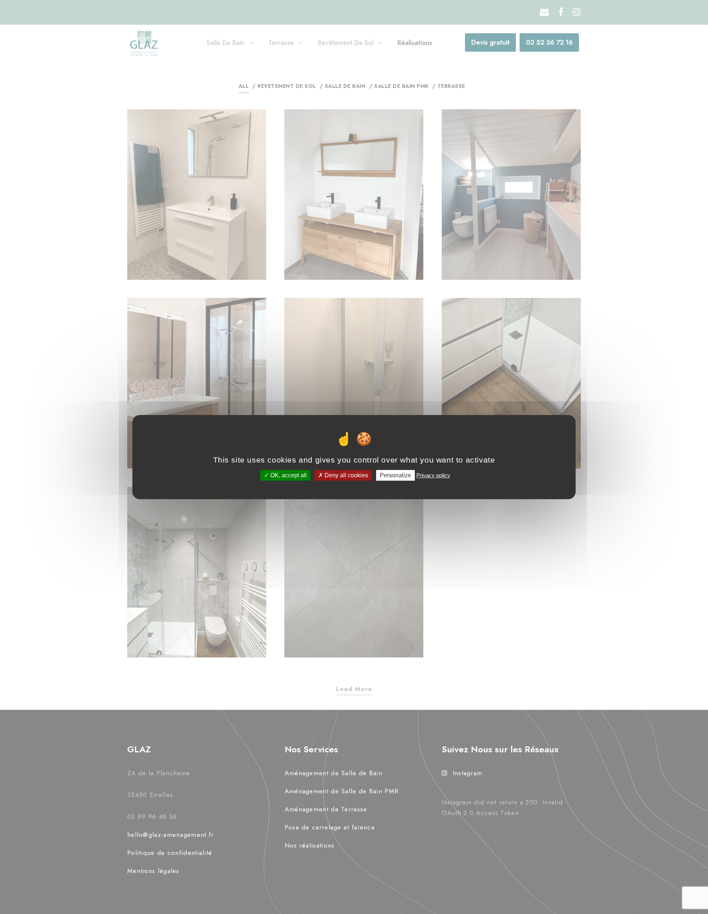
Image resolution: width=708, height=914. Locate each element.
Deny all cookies (345, 475)
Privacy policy (433, 475)
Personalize (395, 475)
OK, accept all (288, 475)
